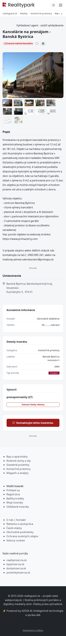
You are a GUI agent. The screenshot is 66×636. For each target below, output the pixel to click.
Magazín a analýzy (17, 473)
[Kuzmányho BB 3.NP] (51, 111)
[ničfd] (29, 111)
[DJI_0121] (40, 103)
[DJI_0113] (29, 103)
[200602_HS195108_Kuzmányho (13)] (18, 103)
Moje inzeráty (14, 502)
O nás (9, 520)
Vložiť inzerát (14, 486)
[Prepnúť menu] (60, 5)
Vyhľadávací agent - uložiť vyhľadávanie (39, 25)
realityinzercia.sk (16, 560)
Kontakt (21, 520)
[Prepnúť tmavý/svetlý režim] (53, 5)
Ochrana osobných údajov (22, 536)
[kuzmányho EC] (18, 120)
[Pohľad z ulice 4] (7, 103)
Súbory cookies (15, 540)
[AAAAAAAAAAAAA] (40, 111)
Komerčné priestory (48, 350)
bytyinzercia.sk (15, 564)
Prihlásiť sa (13, 490)
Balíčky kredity (15, 498)
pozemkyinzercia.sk (18, 572)
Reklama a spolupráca (19, 524)
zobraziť (55, 324)
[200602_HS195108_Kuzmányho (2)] (51, 103)
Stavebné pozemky (17, 465)
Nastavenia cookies (33, 630)
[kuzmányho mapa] (7, 120)
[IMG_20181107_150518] (18, 111)
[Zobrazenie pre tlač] (43, 43)
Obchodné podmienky (19, 532)
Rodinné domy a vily (18, 461)
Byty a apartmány (17, 456)
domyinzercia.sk (16, 568)
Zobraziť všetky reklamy (33, 404)
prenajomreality (20, 397)
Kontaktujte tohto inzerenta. (35, 423)
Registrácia (13, 494)
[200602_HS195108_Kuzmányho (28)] (7, 111)
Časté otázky (14, 528)
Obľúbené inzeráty (17, 506)
